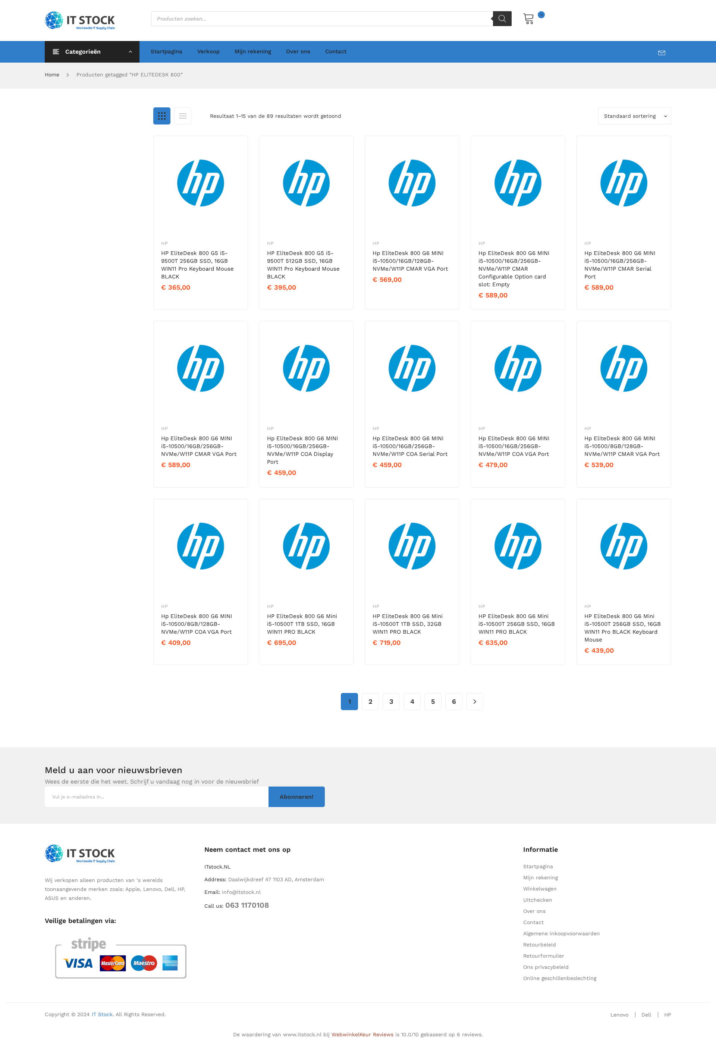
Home (52, 75)
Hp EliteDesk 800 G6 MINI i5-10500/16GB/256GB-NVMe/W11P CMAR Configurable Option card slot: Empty (513, 269)
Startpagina (166, 51)
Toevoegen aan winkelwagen (203, 300)
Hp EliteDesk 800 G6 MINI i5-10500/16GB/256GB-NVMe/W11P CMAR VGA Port (198, 446)
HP (164, 243)
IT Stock (102, 1014)
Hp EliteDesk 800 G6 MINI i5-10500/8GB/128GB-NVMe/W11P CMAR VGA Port (622, 446)
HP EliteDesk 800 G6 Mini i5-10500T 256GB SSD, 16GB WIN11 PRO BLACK (516, 624)
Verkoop (208, 51)
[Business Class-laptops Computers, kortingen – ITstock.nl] (82, 20)
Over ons (298, 51)
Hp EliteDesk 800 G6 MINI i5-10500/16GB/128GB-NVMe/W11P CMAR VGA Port (410, 261)
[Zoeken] (502, 18)
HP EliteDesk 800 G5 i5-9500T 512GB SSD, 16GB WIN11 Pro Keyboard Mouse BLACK (303, 265)
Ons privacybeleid (546, 967)
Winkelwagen (540, 889)
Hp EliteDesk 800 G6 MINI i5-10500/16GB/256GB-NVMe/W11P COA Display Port (302, 450)
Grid (161, 116)
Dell (646, 1015)
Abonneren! (297, 796)
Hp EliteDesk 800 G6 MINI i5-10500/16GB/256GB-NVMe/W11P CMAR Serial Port (619, 265)
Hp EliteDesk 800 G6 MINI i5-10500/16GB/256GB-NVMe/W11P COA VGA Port (513, 446)
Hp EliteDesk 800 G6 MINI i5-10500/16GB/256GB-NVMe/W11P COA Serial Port (410, 446)
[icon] (664, 51)
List (182, 116)
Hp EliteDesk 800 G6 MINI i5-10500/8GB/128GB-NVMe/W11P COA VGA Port (196, 624)
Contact (335, 51)
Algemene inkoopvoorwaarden (561, 933)
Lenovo (619, 1015)
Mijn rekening (253, 51)
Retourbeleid (539, 945)
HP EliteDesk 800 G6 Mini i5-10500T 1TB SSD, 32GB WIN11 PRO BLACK (408, 624)
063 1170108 (247, 905)
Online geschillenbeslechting (559, 978)
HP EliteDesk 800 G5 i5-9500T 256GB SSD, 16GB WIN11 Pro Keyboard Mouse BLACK (197, 265)
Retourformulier (543, 956)
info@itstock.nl (241, 892)
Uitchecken (537, 900)
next (474, 701)
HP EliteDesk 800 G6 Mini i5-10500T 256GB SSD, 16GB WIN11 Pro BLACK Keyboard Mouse (622, 628)
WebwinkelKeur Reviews (362, 1034)
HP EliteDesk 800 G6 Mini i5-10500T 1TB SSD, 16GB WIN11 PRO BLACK (302, 624)
